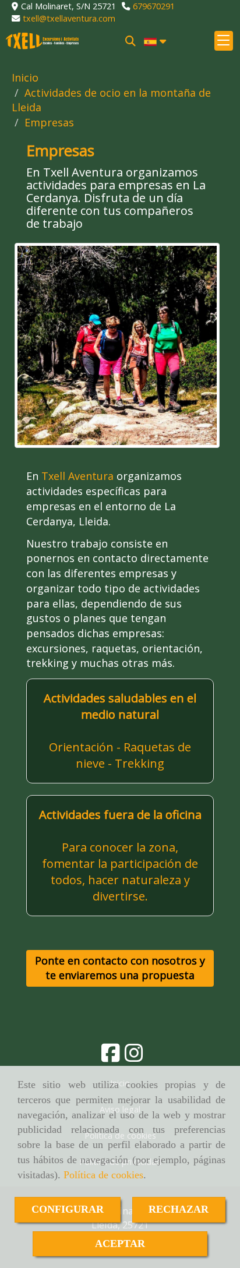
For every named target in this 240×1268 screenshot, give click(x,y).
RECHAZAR (179, 1209)
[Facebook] (110, 1057)
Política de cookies (103, 1175)
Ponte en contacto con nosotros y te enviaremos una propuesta (120, 968)
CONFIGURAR (67, 1209)
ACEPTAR (120, 1243)
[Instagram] (134, 1057)
